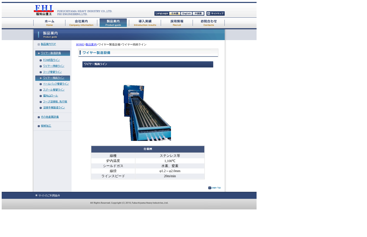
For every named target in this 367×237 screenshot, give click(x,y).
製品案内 (91, 44)
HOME (80, 44)
